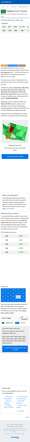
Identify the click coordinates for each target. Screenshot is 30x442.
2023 (13, 300)
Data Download (11, 426)
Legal (17, 426)
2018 (13, 296)
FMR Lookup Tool (18, 424)
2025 (23, 300)
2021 (3, 300)
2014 (18, 293)
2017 (8, 296)
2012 (8, 293)
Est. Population (24, 318)
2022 (8, 300)
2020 (23, 296)
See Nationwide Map (14, 156)
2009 (18, 290)
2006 (3, 290)
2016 (3, 296)
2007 (8, 290)
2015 (23, 293)
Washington (14, 6)
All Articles (21, 411)
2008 (13, 290)
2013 (13, 293)
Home (3, 6)
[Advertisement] (15, 49)
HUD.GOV (12, 430)
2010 (23, 290)
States (7, 6)
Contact (21, 426)
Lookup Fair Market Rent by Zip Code (15, 349)
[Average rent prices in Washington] (4, 323)
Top (28, 417)
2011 (3, 293)
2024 (18, 300)
